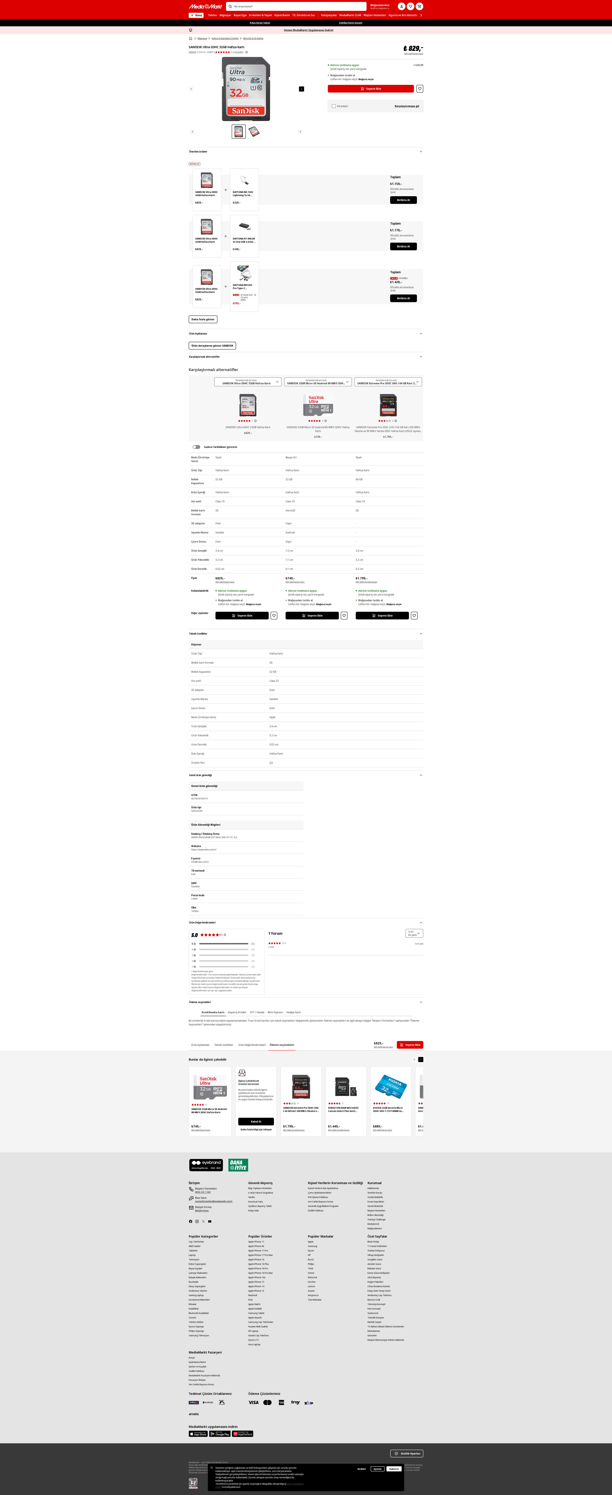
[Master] (267, 1402)
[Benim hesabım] (401, 6)
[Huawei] (242, 1434)
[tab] (213, 1012)
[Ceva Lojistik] (194, 1402)
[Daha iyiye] (238, 1165)
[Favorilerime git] (410, 6)
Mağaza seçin (366, 79)
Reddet (362, 1468)
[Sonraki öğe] (420, 1059)
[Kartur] (208, 1402)
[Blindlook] (206, 1165)
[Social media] (192, 1221)
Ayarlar (378, 1468)
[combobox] (299, 6)
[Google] (220, 1434)
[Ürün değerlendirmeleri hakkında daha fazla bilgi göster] (246, 52)
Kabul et (394, 1468)
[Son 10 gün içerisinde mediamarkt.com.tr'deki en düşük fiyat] (255, 295)
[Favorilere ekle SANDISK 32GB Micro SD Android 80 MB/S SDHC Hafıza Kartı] (344, 615)
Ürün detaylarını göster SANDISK (212, 345)
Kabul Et (256, 1121)
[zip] (309, 1403)
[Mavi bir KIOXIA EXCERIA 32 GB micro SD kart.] (391, 1087)
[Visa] (253, 1402)
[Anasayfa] (191, 38)
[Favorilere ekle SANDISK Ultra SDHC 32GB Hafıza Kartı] (419, 89)
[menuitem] (212, 15)
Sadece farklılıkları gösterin (220, 447)
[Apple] (198, 1434)
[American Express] (281, 1402)
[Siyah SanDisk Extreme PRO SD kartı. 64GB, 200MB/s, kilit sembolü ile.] (301, 1087)
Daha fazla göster (203, 319)
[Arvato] (194, 1414)
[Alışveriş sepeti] (419, 6)
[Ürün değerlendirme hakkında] (224, 934)
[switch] (196, 447)
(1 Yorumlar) (238, 52)
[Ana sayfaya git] (205, 6)
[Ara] (230, 6)
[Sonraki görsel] (301, 89)
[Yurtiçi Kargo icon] (222, 1402)
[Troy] (295, 1402)
